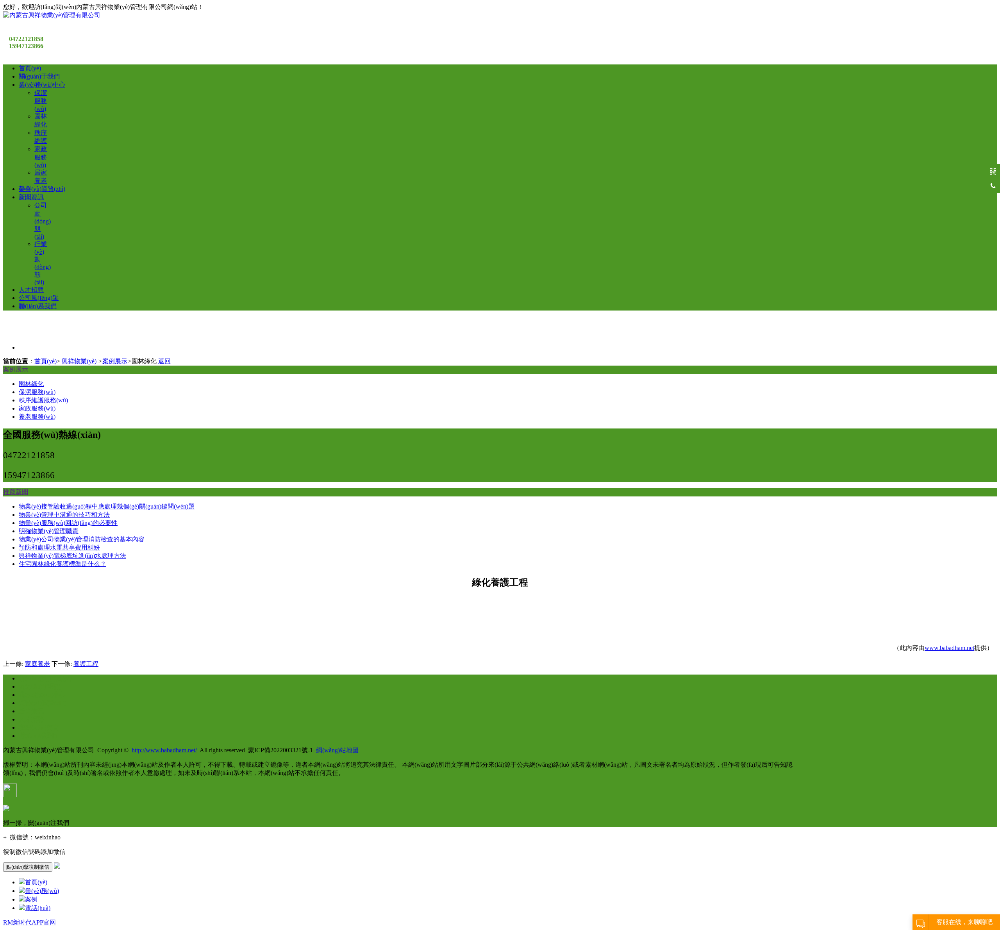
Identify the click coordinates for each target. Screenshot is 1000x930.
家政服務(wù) (40, 157)
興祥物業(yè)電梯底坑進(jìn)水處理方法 (72, 555)
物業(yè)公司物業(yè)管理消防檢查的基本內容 (82, 539)
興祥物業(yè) (79, 361)
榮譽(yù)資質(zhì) (42, 189)
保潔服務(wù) (40, 100)
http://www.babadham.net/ (164, 750)
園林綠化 (31, 383)
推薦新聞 (15, 492)
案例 (31, 899)
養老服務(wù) (37, 416)
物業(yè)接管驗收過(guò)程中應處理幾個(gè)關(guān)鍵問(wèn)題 (107, 506)
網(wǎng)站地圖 (337, 750)
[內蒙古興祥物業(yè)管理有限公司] (51, 15)
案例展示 (114, 361)
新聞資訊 (31, 197)
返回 (164, 361)
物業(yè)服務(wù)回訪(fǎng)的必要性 (68, 522)
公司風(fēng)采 (39, 298)
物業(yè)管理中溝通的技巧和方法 (64, 514)
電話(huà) (37, 908)
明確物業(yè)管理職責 (49, 531)
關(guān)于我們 (39, 76)
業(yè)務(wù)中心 (42, 84)
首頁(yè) (30, 68)
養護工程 (85, 663)
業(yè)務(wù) (42, 890)
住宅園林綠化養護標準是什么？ (62, 563)
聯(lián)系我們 (38, 306)
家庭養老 (37, 663)
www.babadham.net (949, 647)
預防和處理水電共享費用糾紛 (59, 547)
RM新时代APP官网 (29, 922)
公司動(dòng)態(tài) (42, 221)
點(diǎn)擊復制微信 (27, 867)
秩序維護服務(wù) (43, 400)
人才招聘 (31, 289)
